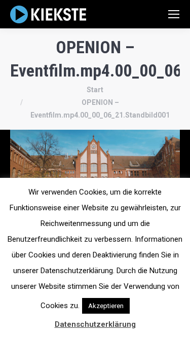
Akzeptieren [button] (106, 306)
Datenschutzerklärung (95, 324)
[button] (141, 301)
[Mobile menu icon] (174, 14)
